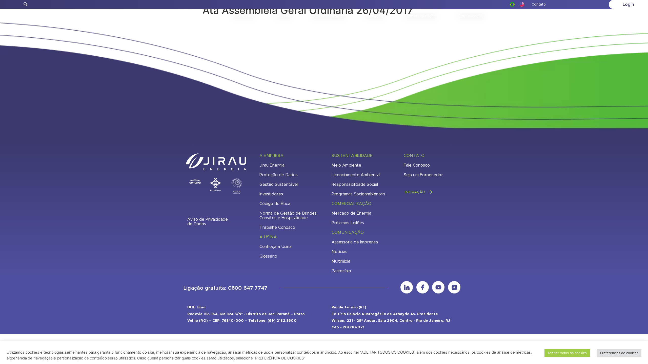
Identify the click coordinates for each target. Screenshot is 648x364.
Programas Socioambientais (358, 194)
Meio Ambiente (346, 165)
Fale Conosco (417, 165)
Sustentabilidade (328, 16)
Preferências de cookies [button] (619, 353)
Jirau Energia (272, 165)
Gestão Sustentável (278, 185)
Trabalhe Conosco (277, 227)
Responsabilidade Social (355, 185)
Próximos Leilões (348, 223)
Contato (539, 4)
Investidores (271, 194)
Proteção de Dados (278, 175)
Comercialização (420, 16)
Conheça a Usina (275, 247)
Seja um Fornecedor (423, 175)
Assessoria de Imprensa (355, 242)
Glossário (268, 256)
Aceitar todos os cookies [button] (567, 353)
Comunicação (470, 16)
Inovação (374, 16)
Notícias (339, 252)
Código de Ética (274, 204)
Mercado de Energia (351, 213)
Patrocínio (341, 271)
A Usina (283, 16)
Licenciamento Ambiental (356, 175)
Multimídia (341, 261)
